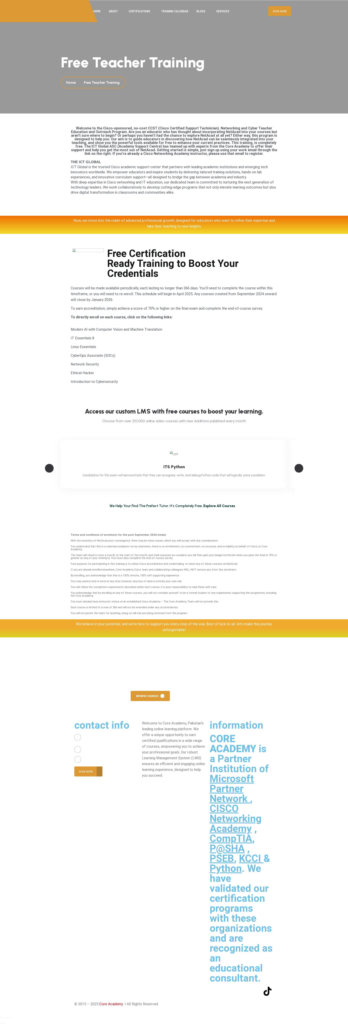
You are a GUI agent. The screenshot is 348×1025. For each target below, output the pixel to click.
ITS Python (174, 466)
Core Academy (111, 1004)
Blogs (200, 11)
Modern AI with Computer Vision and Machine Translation (116, 329)
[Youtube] (224, 991)
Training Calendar (174, 11)
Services (222, 11)
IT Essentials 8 (82, 338)
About (113, 11)
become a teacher (194, 696)
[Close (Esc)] (10, 1017)
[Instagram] (235, 991)
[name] (279, 11)
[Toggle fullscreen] (4, 1017)
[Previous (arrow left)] (1, 1023)
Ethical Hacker (82, 373)
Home (97, 11)
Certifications (139, 11)
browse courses (147, 696)
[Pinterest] (256, 991)
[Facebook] (214, 991)
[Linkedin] (246, 991)
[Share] (7, 1017)
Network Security (85, 364)
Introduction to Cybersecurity (94, 381)
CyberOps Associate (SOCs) (93, 355)
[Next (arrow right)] (4, 1023)
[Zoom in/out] (1, 1017)
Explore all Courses (219, 506)
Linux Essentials (83, 347)
